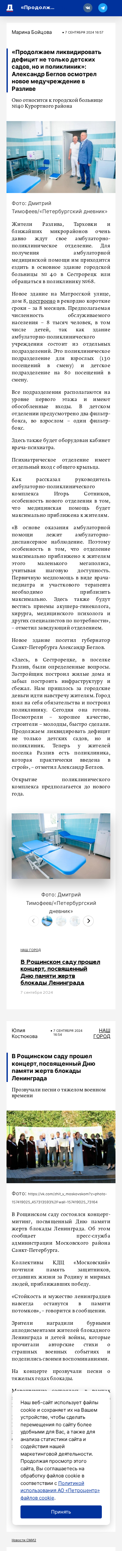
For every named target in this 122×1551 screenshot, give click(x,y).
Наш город (30, 950)
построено (42, 301)
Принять (61, 1512)
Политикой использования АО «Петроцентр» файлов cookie (60, 1490)
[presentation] (33, 921)
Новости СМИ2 (24, 1540)
